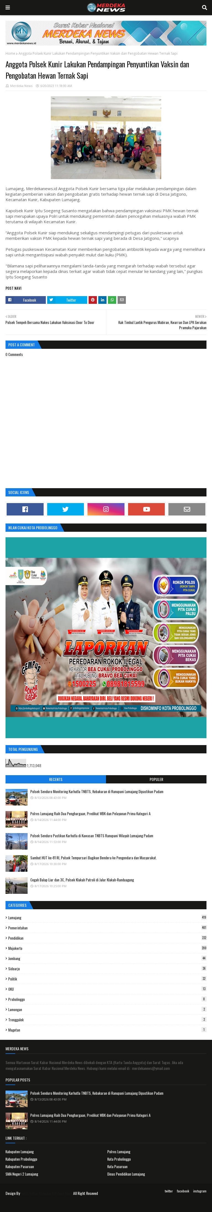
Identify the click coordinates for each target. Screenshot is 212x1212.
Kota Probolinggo (119, 1159)
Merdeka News (21, 86)
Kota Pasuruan (117, 1166)
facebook (183, 1191)
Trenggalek (106, 1019)
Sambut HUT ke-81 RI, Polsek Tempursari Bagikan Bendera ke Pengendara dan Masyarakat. (93, 857)
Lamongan (106, 1009)
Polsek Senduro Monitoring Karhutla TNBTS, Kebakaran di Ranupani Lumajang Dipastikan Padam (96, 791)
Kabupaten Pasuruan (20, 1166)
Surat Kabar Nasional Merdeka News (46, 1193)
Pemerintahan (107, 928)
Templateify (27, 1204)
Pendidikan (107, 938)
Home (10, 53)
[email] (186, 509)
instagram (199, 1191)
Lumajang (107, 917)
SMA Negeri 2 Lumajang (22, 1174)
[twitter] (65, 509)
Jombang (106, 958)
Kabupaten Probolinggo (21, 1159)
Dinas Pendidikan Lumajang (126, 1174)
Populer (156, 779)
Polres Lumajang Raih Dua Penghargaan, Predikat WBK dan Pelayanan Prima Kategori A (90, 813)
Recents (55, 779)
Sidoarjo (107, 968)
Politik (106, 979)
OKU (106, 989)
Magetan (106, 1030)
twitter (169, 1191)
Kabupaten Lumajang (20, 1151)
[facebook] (25, 509)
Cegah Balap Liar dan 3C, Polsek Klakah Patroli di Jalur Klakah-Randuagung (82, 880)
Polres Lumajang (118, 1151)
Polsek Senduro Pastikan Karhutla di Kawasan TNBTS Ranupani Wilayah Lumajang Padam (91, 835)
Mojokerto (107, 948)
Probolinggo (106, 999)
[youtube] (146, 509)
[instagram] (106, 509)
